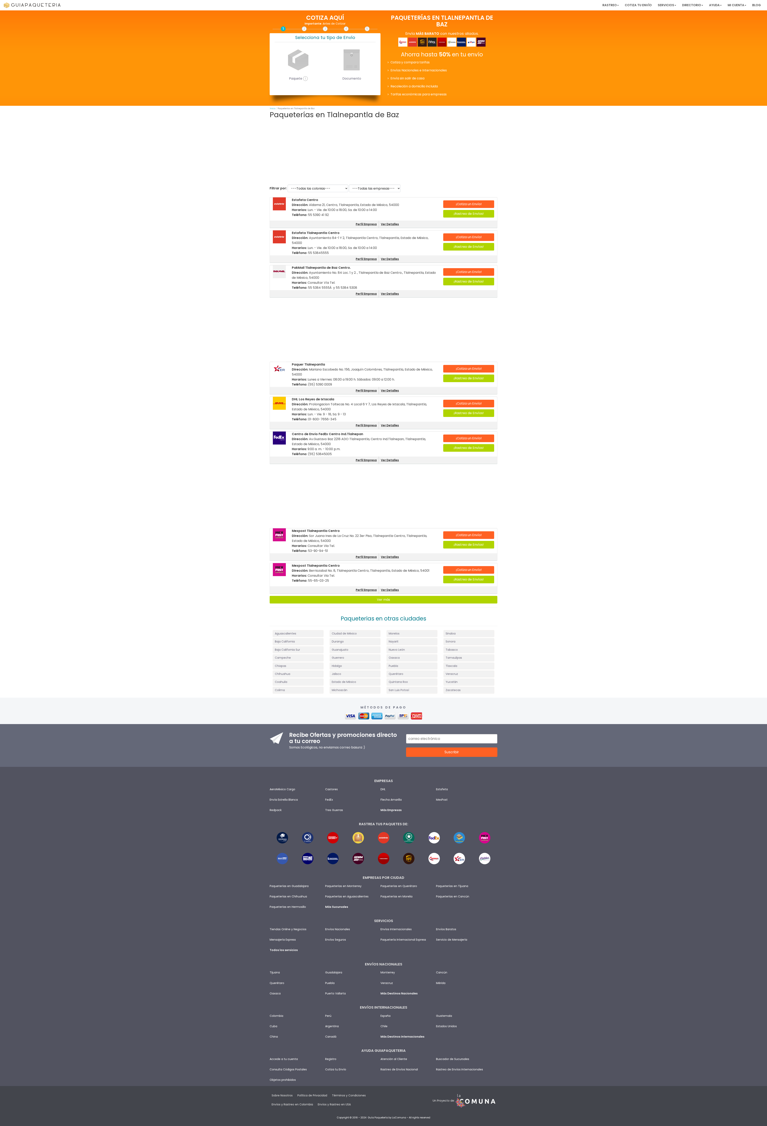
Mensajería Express (283, 940)
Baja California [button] (285, 641)
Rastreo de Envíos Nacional (399, 1069)
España (385, 1016)
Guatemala (444, 1016)
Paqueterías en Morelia (396, 896)
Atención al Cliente (394, 1059)
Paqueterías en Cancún (452, 896)
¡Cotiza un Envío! (469, 204)
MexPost (442, 800)
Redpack (276, 810)
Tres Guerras (334, 810)
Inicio (272, 108)
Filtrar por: (278, 188)
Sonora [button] (450, 641)
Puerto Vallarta (335, 993)
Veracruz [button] (452, 674)
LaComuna (399, 1117)
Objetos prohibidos (283, 1080)
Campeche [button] (283, 658)
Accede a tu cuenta (284, 1059)
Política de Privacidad (312, 1095)
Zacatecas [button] (453, 690)
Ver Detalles (390, 224)
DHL (383, 789)
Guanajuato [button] (340, 650)
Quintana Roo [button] (398, 682)
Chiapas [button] (280, 666)
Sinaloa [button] (451, 633)
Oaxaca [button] (394, 658)
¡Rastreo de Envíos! (469, 213)
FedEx (329, 800)
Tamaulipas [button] (454, 658)
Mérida (440, 983)
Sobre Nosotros (282, 1095)
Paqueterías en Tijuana (452, 886)
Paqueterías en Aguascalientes (347, 896)
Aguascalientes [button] (285, 633)
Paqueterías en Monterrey (343, 886)
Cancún (441, 972)
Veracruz (387, 983)
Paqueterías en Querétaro (399, 886)
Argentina (332, 1026)
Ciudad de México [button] (344, 633)
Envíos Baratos (446, 929)
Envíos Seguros (335, 940)
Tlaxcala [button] (451, 666)
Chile (384, 1026)
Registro (330, 1059)
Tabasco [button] (452, 650)
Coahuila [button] (281, 682)
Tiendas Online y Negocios (288, 929)
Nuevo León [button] (397, 650)
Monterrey (388, 972)
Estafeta (442, 789)
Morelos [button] (394, 633)
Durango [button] (338, 641)
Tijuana (275, 972)
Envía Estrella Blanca (284, 800)
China (274, 1037)
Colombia (276, 1016)
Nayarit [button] (393, 641)
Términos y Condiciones (349, 1095)
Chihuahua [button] (282, 674)
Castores (331, 789)
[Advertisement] (383, 152)
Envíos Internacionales (396, 929)
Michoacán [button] (339, 690)
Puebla (330, 983)
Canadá (330, 1037)
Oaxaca (275, 993)
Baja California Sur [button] (287, 650)
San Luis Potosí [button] (399, 690)
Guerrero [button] (338, 658)
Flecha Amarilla (391, 800)
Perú (328, 1016)
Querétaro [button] (396, 674)
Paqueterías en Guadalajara (289, 886)
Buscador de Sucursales (452, 1059)
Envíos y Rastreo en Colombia (292, 1104)
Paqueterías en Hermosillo (288, 907)
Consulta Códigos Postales (288, 1069)
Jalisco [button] (336, 674)
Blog (756, 5)
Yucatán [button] (452, 682)
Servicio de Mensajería (451, 940)
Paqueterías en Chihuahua (288, 896)
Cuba (273, 1026)
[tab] (298, 633)
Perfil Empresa (366, 224)
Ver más (383, 599)
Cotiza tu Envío (638, 5)
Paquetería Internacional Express (403, 940)
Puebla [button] (393, 666)
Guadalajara (333, 972)
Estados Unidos (446, 1026)
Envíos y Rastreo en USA (334, 1104)
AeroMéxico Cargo (282, 789)
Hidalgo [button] (337, 666)
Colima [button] (280, 690)
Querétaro (277, 983)
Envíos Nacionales (337, 929)
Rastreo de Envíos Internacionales (459, 1069)
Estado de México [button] (344, 682)
